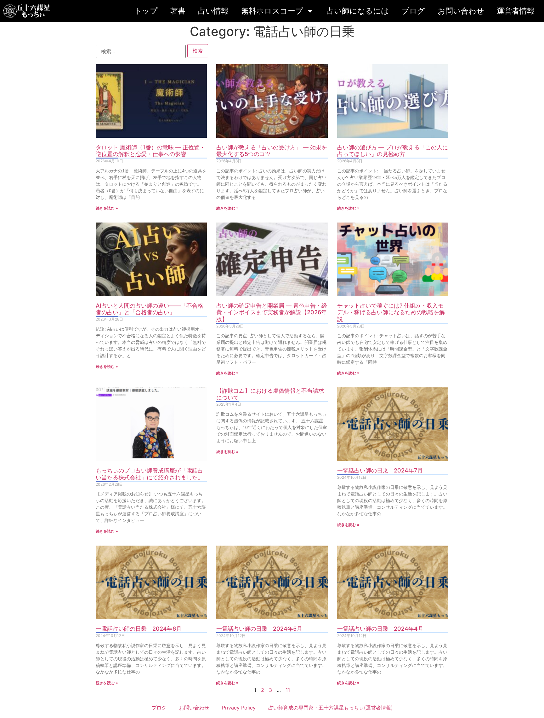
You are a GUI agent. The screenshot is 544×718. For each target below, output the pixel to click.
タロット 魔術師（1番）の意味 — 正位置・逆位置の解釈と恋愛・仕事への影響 (150, 151)
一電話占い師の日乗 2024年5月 (259, 628)
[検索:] (141, 51)
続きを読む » (107, 208)
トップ (146, 11)
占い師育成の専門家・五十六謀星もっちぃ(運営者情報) (330, 707)
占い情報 (213, 11)
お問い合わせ (461, 11)
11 (288, 690)
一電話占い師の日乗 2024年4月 (380, 628)
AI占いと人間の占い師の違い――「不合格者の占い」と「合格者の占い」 (149, 309)
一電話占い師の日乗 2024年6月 (139, 628)
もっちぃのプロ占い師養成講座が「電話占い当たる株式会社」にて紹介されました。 (149, 474)
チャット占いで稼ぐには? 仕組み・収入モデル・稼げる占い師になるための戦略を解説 (391, 312)
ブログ (413, 11)
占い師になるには (357, 11)
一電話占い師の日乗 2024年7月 (380, 470)
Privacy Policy (239, 707)
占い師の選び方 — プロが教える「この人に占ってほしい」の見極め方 (392, 151)
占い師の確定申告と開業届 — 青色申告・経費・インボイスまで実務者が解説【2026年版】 (271, 312)
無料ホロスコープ (272, 11)
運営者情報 (516, 11)
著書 (177, 11)
